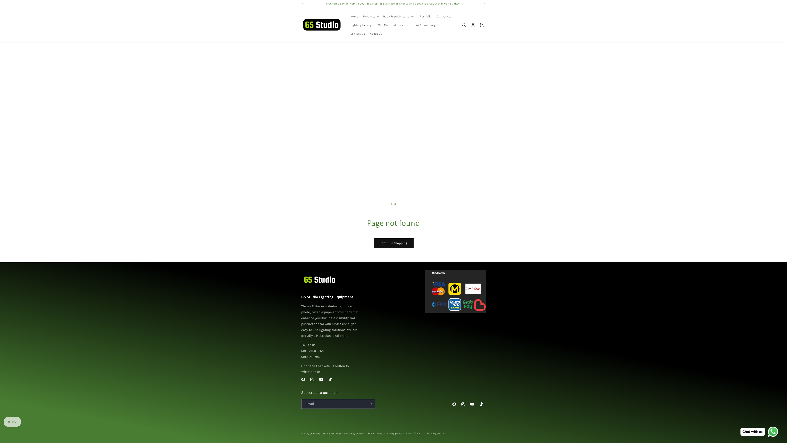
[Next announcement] (484, 4)
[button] (371, 16)
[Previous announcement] (302, 4)
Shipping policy (435, 433)
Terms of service (414, 433)
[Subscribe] (370, 404)
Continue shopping (393, 243)
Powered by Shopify (353, 433)
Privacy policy (394, 433)
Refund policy (375, 433)
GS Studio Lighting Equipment (326, 433)
